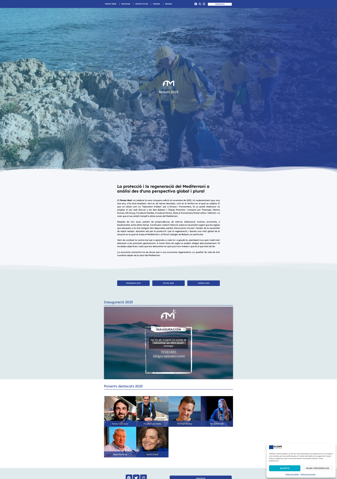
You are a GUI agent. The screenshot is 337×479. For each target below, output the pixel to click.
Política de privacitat (307, 474)
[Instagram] (204, 4)
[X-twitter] (200, 4)
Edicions (125, 4)
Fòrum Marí (110, 4)
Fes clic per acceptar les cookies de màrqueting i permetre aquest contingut (168, 343)
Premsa (156, 4)
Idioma (168, 4)
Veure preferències (317, 468)
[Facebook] (196, 4)
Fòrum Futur (141, 4)
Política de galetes (292, 474)
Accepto (285, 468)
